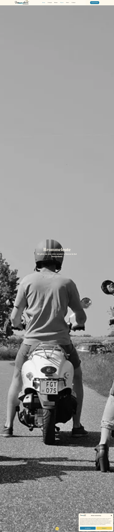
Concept (50, 2)
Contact (73, 2)
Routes (56, 2)
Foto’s (67, 2)
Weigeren (104, 528)
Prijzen (62, 2)
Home (43, 2)
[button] (111, 515)
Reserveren (94, 2)
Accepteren (88, 528)
